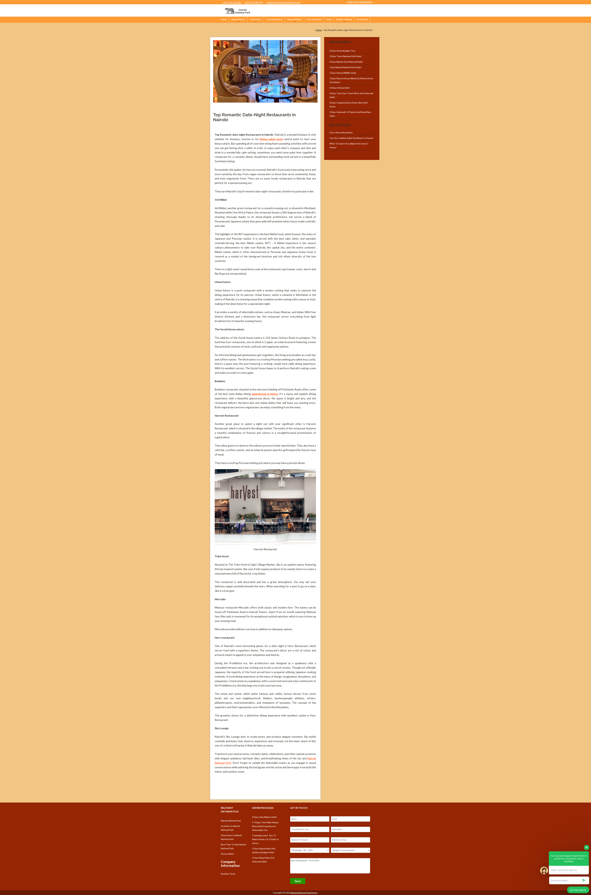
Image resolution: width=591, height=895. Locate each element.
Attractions (255, 19)
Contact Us (362, 19)
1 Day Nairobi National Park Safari (345, 67)
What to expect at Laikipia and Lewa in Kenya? (349, 145)
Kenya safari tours (271, 139)
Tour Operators (314, 19)
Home (224, 19)
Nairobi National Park (231, 820)
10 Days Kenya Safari (340, 87)
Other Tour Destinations (359, 1)
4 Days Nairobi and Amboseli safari (346, 61)
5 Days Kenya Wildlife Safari (343, 73)
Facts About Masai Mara (341, 132)
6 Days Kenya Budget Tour (342, 50)
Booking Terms (228, 873)
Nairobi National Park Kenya (304, 892)
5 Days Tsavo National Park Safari (345, 56)
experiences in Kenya (264, 394)
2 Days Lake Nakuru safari (264, 817)
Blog (329, 19)
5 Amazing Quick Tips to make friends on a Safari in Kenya (265, 839)
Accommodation (274, 19)
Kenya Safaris (238, 19)
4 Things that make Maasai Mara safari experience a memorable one (265, 826)
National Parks (294, 19)
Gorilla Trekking (344, 19)
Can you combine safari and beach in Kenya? (351, 138)
